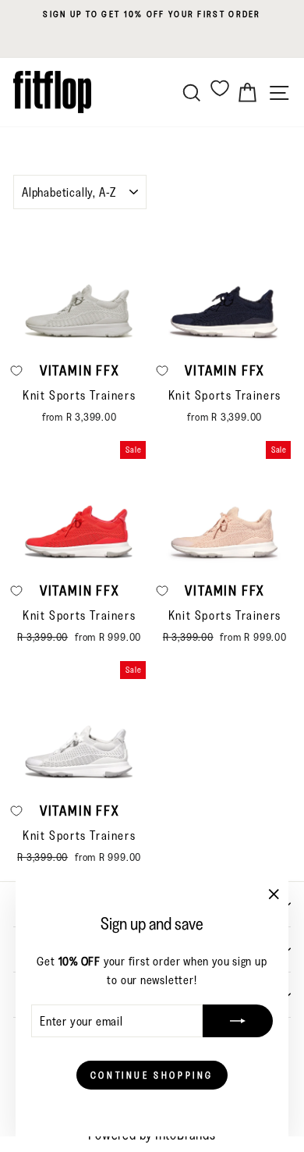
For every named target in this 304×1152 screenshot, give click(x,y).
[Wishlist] (220, 87)
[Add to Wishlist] (162, 370)
